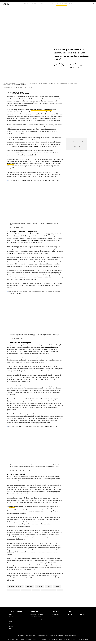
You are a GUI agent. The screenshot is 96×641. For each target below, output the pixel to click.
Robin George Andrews (17, 92)
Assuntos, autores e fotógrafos (37, 614)
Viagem (10, 623)
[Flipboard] (77, 615)
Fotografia (11, 626)
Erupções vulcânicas (15, 586)
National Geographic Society (36, 619)
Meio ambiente (12, 616)
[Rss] (84, 615)
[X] (71, 615)
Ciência (10, 621)
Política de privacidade (30, 635)
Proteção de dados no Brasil (70, 635)
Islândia (39, 586)
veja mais (77, 146)
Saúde (10, 630)
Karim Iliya (19, 227)
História (10, 619)
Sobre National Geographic (42, 635)
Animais (10, 614)
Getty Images (28, 87)
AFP (21, 470)
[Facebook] (68, 615)
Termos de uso (20, 635)
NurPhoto (20, 87)
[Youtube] (81, 615)
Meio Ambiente (60, 45)
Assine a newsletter (55, 614)
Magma (57, 586)
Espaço (10, 628)
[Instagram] (74, 615)
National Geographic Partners (36, 616)
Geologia (29, 586)
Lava (48, 586)
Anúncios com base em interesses (56, 635)
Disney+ (53, 616)
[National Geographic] (2, 4)
